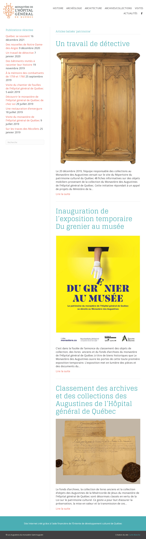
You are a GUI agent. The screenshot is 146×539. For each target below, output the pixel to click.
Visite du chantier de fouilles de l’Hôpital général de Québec (24, 86)
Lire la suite (63, 194)
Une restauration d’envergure (24, 108)
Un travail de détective (20, 52)
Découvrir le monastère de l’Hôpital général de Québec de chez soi (24, 100)
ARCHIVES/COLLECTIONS (118, 8)
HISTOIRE (58, 8)
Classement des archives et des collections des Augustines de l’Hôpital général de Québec (97, 400)
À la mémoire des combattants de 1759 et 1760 (25, 74)
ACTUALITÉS (130, 13)
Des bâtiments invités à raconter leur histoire (20, 62)
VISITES (139, 8)
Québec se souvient (18, 36)
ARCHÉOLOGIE (74, 8)
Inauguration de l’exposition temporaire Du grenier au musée (94, 218)
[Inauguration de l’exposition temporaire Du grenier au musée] (98, 288)
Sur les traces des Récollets (22, 128)
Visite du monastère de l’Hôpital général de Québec (23, 118)
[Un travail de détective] (98, 108)
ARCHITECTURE (93, 8)
